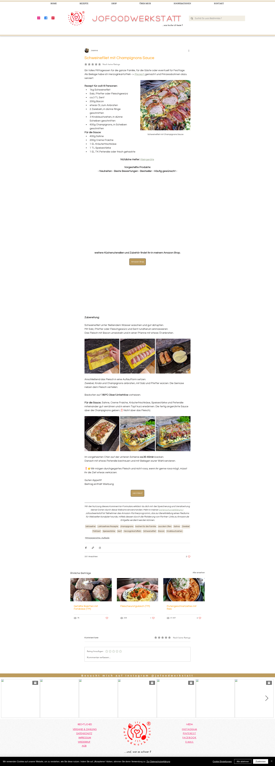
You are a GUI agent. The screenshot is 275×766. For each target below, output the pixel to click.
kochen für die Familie (145, 526)
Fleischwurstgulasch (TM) (135, 606)
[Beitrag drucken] (100, 547)
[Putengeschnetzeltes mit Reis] (184, 589)
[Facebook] (45, 17)
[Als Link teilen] (93, 547)
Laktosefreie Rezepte (108, 526)
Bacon (161, 531)
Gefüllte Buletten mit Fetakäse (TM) (86, 607)
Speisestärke (109, 531)
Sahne (177, 526)
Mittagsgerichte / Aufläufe (97, 538)
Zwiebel (185, 526)
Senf (119, 531)
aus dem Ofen (164, 526)
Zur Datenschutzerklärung (158, 761)
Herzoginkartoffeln (132, 531)
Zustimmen (261, 761)
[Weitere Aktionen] (188, 50)
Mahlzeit (97, 531)
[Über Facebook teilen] (86, 547)
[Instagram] (38, 17)
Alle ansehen (199, 573)
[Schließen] (271, 761)
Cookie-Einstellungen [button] (222, 761)
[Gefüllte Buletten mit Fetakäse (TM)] (91, 589)
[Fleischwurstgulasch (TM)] (137, 589)
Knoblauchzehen (174, 531)
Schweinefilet (149, 531)
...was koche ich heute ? (172, 25)
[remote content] (137, 212)
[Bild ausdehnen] (102, 356)
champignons (126, 526)
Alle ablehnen (243, 761)
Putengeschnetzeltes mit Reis (182, 607)
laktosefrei (91, 526)
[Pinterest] (53, 17)
